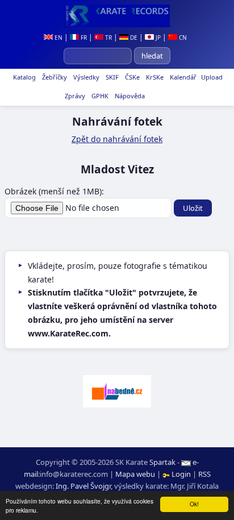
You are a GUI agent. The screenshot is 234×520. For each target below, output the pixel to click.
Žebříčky (53, 77)
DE (132, 37)
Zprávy (74, 95)
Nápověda (129, 95)
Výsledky (85, 77)
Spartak (162, 462)
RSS (204, 474)
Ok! (194, 504)
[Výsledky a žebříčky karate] (117, 16)
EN (57, 37)
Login (181, 474)
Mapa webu (135, 474)
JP (157, 37)
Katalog (23, 77)
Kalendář (182, 77)
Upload (212, 77)
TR (107, 37)
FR (83, 37)
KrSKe (154, 77)
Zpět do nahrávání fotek (117, 139)
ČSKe (131, 77)
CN (182, 37)
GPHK (99, 95)
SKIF (111, 77)
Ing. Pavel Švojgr (83, 486)
